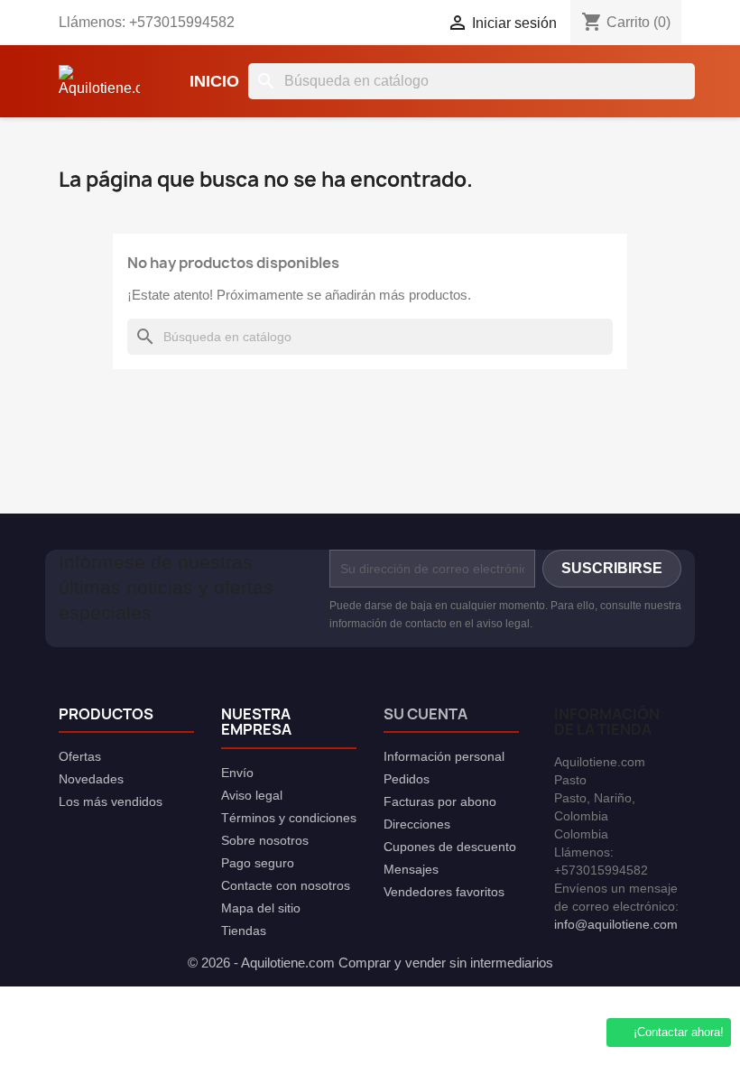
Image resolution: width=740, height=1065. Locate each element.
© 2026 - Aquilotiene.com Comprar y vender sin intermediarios (370, 962)
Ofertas (80, 756)
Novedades (91, 779)
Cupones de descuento (450, 846)
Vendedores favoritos (444, 891)
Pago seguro (257, 863)
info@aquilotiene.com (616, 924)
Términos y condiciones (288, 817)
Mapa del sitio (261, 908)
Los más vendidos (110, 801)
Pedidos (407, 779)
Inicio (214, 81)
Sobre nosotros (265, 840)
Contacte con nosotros (285, 885)
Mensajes (411, 869)
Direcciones (417, 824)
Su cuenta (425, 714)
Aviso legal (251, 795)
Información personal (444, 756)
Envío (237, 772)
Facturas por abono (440, 801)
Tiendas (243, 930)
